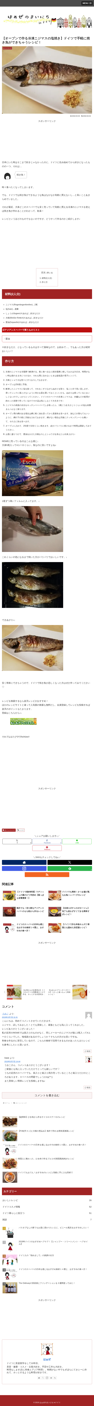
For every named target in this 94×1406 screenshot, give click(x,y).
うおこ (5, 1014)
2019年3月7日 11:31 (10, 1017)
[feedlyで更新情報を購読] (51, 1377)
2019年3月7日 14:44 (12, 1061)
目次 (43, 272)
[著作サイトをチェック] (24, 862)
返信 (88, 1051)
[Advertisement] (47, 140)
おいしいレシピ (10, 830)
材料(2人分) (47, 278)
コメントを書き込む (47, 1095)
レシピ (21, 830)
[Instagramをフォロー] (24, 868)
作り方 (45, 282)
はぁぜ (47, 1359)
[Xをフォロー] (69, 862)
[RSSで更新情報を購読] (47, 874)
